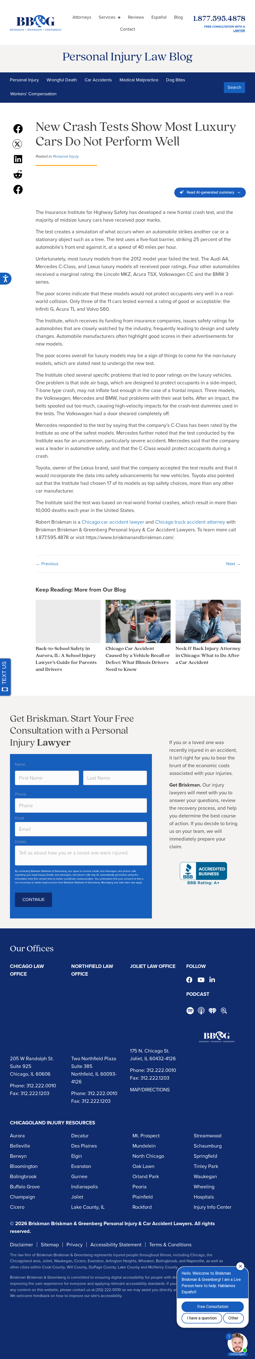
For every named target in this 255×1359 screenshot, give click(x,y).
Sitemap (50, 1244)
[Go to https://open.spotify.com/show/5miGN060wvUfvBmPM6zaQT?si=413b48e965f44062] (190, 1011)
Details (22, 841)
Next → (233, 563)
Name (21, 764)
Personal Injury (24, 80)
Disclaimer (21, 1244)
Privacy (74, 1244)
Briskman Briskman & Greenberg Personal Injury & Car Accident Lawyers (110, 1223)
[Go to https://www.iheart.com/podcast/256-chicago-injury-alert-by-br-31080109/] (212, 1010)
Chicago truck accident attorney (190, 522)
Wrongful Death (62, 80)
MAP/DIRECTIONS (150, 1089)
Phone (22, 794)
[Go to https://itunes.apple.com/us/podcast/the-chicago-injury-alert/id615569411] (201, 1010)
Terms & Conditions (170, 1244)
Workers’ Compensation (33, 94)
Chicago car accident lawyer (113, 522)
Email (21, 818)
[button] (234, 87)
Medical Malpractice (139, 80)
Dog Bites (175, 80)
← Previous (47, 563)
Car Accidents (98, 80)
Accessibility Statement (115, 1244)
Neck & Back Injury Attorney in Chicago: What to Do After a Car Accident (208, 655)
